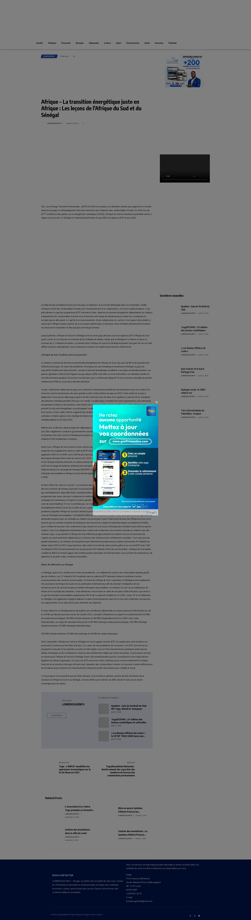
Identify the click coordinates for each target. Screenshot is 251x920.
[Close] (156, 402)
